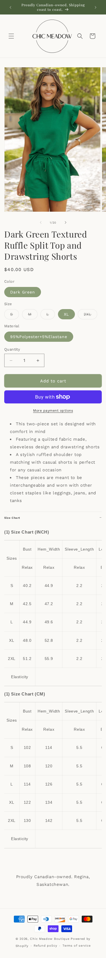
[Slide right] (65, 222)
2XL (90, 315)
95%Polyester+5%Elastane (38, 336)
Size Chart (12, 517)
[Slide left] (40, 222)
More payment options (53, 411)
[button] (11, 36)
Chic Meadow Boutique (50, 939)
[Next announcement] (95, 7)
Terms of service (76, 945)
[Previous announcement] (10, 7)
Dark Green (22, 292)
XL (66, 314)
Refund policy (45, 945)
